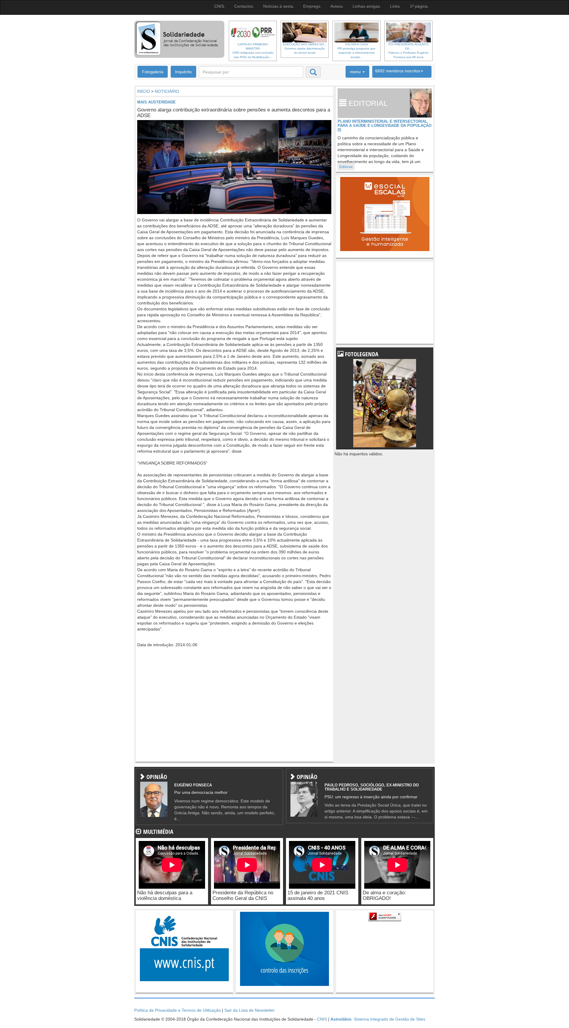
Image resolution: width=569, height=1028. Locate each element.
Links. (395, 6)
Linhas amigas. (367, 6)
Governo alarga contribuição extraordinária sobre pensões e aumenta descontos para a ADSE (233, 112)
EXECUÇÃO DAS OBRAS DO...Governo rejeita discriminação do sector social (305, 49)
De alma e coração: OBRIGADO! (384, 895)
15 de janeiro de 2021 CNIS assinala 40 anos (317, 895)
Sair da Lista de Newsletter (249, 1010)
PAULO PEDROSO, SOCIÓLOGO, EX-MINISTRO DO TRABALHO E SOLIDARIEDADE (372, 787)
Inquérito (183, 71)
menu (356, 71)
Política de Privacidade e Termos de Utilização (177, 1010)
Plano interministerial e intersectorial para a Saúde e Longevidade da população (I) (384, 125)
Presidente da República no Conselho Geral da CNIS (242, 895)
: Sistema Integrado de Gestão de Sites (377, 1019)
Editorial (346, 167)
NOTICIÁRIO (167, 91)
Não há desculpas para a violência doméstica (164, 895)
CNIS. (219, 6)
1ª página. (419, 6)
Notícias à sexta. (278, 6)
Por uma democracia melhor (201, 792)
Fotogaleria (152, 71)
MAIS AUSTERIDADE (156, 102)
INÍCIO (143, 91)
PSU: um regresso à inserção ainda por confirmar (371, 796)
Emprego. (312, 6)
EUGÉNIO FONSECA (193, 785)
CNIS (322, 1019)
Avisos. (337, 6)
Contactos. (244, 6)
